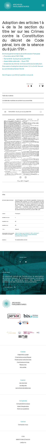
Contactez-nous (23, 424)
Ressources (23, 364)
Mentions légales (23, 439)
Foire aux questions (23, 409)
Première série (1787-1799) (13, 56)
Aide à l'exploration (23, 406)
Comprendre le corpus (23, 404)
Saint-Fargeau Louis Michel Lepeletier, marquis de (17, 75)
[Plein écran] (40, 111)
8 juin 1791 (25, 61)
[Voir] (25, 49)
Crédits (23, 442)
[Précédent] (20, 177)
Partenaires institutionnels (23, 359)
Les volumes (23, 383)
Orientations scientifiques (23, 357)
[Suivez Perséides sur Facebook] (20, 262)
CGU (23, 436)
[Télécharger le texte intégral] (31, 86)
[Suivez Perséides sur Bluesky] (26, 262)
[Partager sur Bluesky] (42, 86)
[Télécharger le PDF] (28, 86)
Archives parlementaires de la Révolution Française (21, 54)
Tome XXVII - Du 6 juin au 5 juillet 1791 (17, 59)
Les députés (23, 385)
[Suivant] (25, 177)
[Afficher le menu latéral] (5, 111)
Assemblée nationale (12, 61)
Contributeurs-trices (23, 362)
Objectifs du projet (23, 354)
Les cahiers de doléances (23, 388)
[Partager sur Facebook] (39, 86)
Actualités (23, 367)
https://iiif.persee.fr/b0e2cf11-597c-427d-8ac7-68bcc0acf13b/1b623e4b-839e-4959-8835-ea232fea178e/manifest (27, 234)
